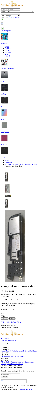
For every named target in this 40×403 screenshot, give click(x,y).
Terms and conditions (18, 362)
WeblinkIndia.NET (26, 389)
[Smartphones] (4, 40)
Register (7, 31)
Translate (16, 17)
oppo (2, 119)
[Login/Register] (2, 28)
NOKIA (3, 81)
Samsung (8, 52)
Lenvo (3, 157)
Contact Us (28, 351)
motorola (4, 144)
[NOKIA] (4, 78)
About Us (8, 351)
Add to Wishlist (6, 322)
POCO (3, 106)
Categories (8, 162)
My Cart (13, 356)
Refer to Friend (16, 322)
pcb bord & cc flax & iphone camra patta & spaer (21, 164)
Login (3, 31)
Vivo (6, 54)
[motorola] (4, 141)
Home (7, 160)
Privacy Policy (5, 362)
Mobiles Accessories (7, 68)
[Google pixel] (4, 128)
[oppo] (4, 116)
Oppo (7, 50)
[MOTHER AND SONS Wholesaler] (12, 337)
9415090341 (5, 338)
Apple (7, 47)
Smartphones (5, 43)
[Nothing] (4, 90)
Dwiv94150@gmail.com (9, 340)
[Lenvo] (4, 153)
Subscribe (5, 377)
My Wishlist (21, 356)
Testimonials (20, 351)
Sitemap (35, 351)
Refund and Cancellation (15, 364)
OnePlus (7, 48)
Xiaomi (7, 56)
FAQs (14, 351)
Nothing (3, 94)
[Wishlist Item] (2, 24)
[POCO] (4, 103)
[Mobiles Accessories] (4, 65)
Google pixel (5, 132)
